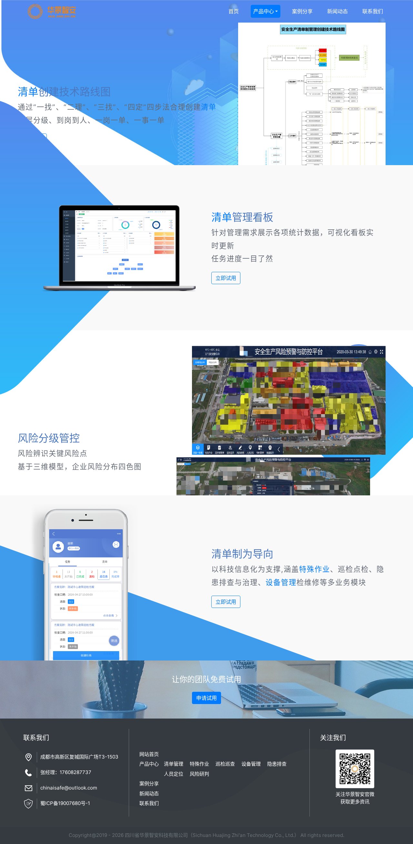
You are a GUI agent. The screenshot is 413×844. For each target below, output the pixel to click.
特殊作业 (314, 569)
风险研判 (199, 774)
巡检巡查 (225, 764)
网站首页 (149, 754)
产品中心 (263, 11)
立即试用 (226, 278)
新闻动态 (337, 11)
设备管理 (281, 582)
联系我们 (372, 11)
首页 (233, 11)
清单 (28, 91)
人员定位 (173, 774)
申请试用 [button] (206, 698)
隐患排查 (277, 764)
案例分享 (302, 11)
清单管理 (173, 764)
